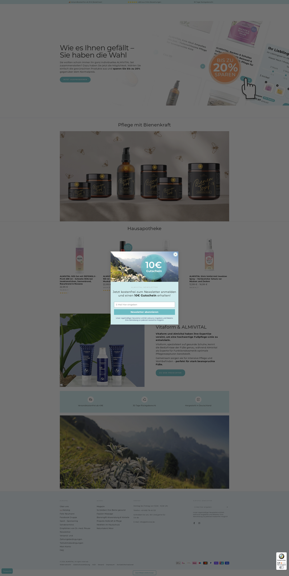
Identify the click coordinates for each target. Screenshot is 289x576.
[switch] (281, 567)
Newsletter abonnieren (144, 312)
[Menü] (285, 553)
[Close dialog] (175, 254)
